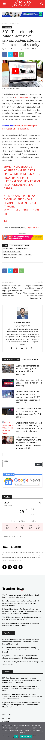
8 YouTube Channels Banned (19, 245)
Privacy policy (26, 736)
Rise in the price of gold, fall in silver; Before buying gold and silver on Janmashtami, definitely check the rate (12, 291)
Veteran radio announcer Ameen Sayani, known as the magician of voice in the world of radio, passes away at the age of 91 (28, 442)
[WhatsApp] (21, 54)
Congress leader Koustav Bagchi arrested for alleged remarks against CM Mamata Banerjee (20, 657)
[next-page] (7, 454)
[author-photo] (22, 319)
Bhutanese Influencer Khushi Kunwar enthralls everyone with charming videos (20, 624)
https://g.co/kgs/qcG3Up (22, 326)
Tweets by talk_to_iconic (11, 536)
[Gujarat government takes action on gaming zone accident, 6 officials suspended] (8, 368)
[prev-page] (3, 454)
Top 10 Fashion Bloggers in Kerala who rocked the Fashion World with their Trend (22, 618)
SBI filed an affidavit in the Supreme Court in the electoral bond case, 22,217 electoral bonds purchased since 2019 (28, 397)
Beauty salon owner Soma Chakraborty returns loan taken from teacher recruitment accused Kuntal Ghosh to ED (20, 641)
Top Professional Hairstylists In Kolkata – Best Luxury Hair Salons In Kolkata (20, 596)
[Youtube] (20, 567)
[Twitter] (10, 54)
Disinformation (8, 248)
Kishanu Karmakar (11, 49)
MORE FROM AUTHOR (30, 359)
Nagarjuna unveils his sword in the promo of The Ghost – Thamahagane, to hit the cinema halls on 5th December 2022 (33, 292)
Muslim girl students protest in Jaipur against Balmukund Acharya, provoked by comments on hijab (20, 688)
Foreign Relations (22, 248)
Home (4, 24)
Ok (16, 736)
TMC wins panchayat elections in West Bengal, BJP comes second (22, 663)
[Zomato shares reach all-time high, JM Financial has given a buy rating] (8, 383)
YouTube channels (22, 97)
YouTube (28, 254)
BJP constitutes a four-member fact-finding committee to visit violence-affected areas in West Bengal (22, 650)
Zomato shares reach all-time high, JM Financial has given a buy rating (29, 383)
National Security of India (11, 251)
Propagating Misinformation (12, 254)
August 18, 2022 (33, 227)
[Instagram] (17, 348)
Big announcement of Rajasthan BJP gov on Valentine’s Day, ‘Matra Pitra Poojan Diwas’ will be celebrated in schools (22, 696)
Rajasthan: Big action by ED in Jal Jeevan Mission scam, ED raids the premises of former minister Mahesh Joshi (21, 704)
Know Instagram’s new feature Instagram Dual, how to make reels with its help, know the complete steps (20, 603)
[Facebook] (4, 54)
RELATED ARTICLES (11, 359)
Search (5, 461)
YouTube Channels (9, 257)
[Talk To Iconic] (22, 4)
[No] (42, 731)
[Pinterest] (15, 54)
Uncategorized (14, 24)
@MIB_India (12, 166)
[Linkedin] (22, 348)
